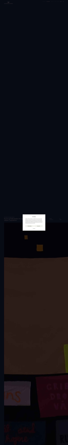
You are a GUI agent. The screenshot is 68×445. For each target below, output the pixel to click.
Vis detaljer (34, 228)
